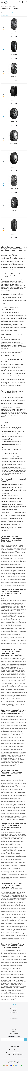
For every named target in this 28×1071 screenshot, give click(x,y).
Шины (14, 1006)
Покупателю (14, 1015)
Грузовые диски (14, 1012)
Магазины (14, 1029)
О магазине (14, 1027)
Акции (14, 1023)
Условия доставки (14, 1020)
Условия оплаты (14, 1018)
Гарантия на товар (14, 1022)
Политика (14, 1031)
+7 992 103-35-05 (15, 1046)
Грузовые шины (14, 1008)
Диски (14, 1010)
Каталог (14, 1004)
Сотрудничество (14, 1033)
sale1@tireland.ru (15, 1049)
